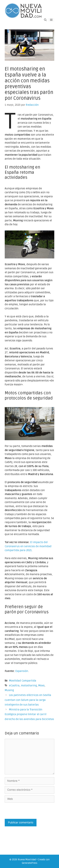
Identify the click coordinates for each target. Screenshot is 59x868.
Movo (41, 685)
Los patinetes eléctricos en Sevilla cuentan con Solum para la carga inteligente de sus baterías (28, 699)
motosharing (29, 685)
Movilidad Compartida (22, 680)
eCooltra (14, 685)
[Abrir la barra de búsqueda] (45, 20)
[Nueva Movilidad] (23, 10)
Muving (9, 690)
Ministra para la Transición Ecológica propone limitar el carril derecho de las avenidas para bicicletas (29, 714)
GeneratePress (29, 863)
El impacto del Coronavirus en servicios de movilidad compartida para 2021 (28, 546)
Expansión (21, 671)
